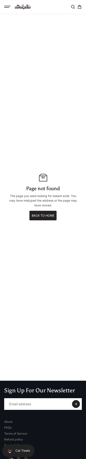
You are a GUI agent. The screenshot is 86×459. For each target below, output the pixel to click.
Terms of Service (15, 433)
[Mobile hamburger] (7, 6)
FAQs (7, 427)
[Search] (73, 7)
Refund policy (13, 439)
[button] (79, 7)
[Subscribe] (76, 404)
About (8, 421)
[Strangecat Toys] (22, 7)
